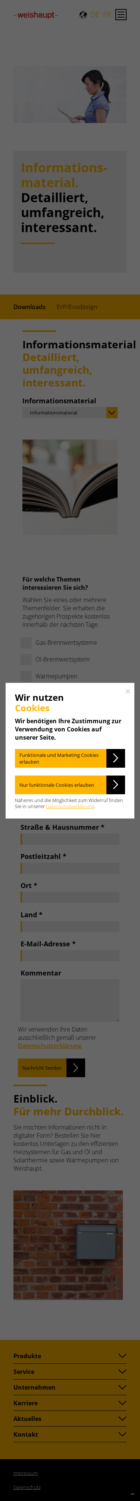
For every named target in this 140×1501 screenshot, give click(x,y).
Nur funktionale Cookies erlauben (56, 785)
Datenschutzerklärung (70, 806)
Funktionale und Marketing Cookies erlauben (59, 758)
